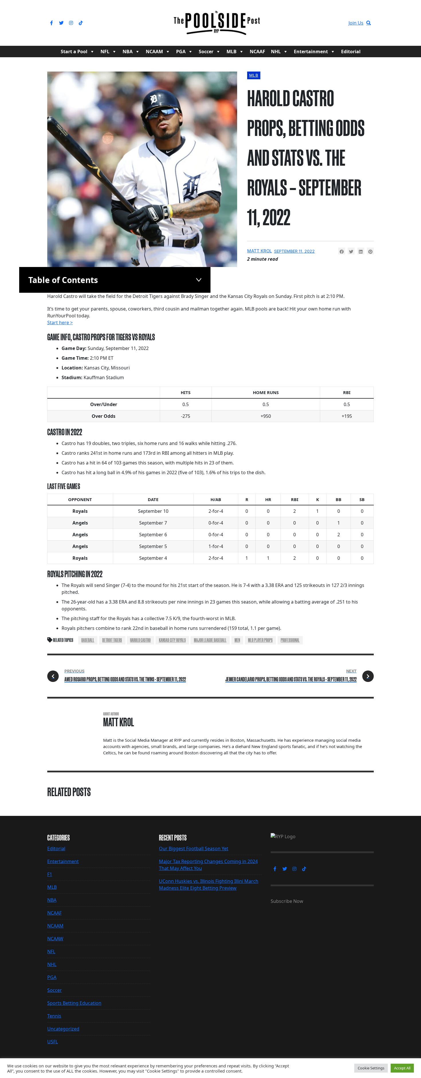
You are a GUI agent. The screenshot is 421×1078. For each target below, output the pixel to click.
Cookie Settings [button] (371, 1068)
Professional (290, 640)
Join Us (356, 23)
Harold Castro (140, 640)
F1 (49, 874)
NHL (276, 51)
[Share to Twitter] (351, 251)
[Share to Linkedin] (360, 251)
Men (237, 640)
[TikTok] (80, 23)
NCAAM (154, 51)
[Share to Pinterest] (370, 251)
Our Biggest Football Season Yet (193, 848)
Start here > (60, 322)
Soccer (206, 51)
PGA (181, 51)
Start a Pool (74, 51)
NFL (105, 51)
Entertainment (311, 51)
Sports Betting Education (74, 1003)
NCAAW (55, 938)
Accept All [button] (402, 1068)
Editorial (351, 51)
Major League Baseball (210, 640)
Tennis (54, 1016)
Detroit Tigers (112, 640)
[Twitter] (61, 23)
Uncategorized (63, 1029)
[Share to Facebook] (341, 251)
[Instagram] (71, 23)
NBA (128, 51)
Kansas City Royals (172, 640)
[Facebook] (51, 23)
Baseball (87, 640)
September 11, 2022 (294, 251)
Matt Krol (259, 251)
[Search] (368, 23)
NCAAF (257, 51)
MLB (232, 51)
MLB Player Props (260, 640)
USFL (52, 1042)
